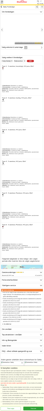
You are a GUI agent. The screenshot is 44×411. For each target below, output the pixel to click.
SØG (30, 61)
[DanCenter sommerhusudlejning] (22, 2)
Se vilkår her (7, 324)
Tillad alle (33, 408)
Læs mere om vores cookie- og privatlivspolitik (13, 383)
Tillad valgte (10, 408)
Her (6, 385)
